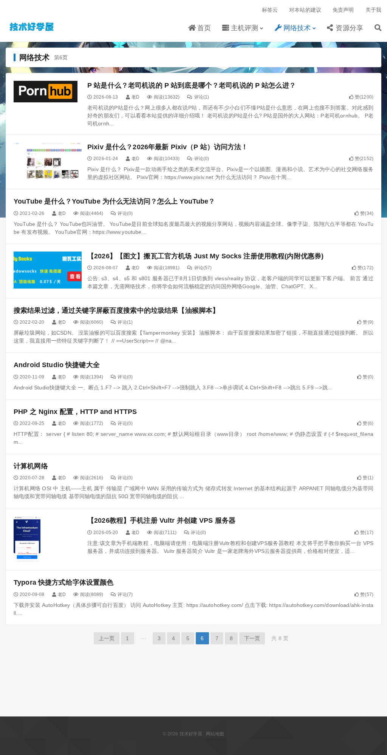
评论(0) (201, 158)
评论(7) (125, 594)
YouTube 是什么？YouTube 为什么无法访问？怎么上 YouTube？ (114, 201)
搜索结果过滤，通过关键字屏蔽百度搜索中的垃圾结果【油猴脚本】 (116, 310)
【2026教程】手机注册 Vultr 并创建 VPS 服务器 (161, 520)
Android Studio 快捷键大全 (57, 365)
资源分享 (348, 28)
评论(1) (201, 97)
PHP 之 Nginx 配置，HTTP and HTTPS (75, 411)
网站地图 (215, 733)
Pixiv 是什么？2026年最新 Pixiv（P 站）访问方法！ (167, 147)
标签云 (270, 10)
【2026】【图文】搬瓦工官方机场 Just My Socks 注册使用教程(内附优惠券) (205, 256)
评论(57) (203, 267)
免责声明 (343, 10)
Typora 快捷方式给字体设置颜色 (64, 582)
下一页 (252, 638)
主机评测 (244, 28)
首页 (203, 28)
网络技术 (296, 28)
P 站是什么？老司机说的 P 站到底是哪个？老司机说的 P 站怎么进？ (191, 85)
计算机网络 (31, 466)
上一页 (107, 638)
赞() (364, 97)
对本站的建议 (305, 10)
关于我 (373, 10)
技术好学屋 (32, 27)
